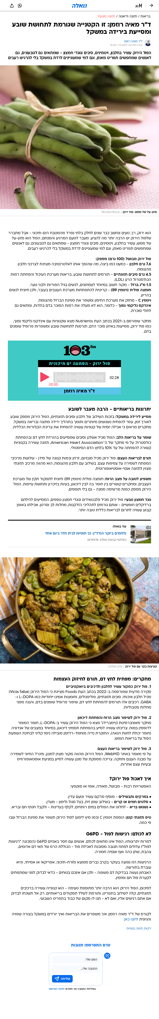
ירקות (147, 928)
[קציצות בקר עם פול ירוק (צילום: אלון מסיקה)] (79, 614)
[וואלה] (79, 6)
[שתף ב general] (12, 5)
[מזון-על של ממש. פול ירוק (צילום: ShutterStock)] (79, 140)
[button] (139, 5)
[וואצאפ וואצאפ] (20, 6)
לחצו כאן (131, 920)
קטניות (130, 928)
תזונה (139, 928)
